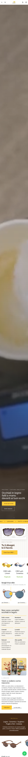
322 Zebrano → (6, 602)
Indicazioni (6, 707)
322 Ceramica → (22, 602)
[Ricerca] (5, 2)
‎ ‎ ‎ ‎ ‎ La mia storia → (17, 707)
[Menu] (2, 2)
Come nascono (8, 508)
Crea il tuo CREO (9, 552)
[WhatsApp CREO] (24, 753)
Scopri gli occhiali (8, 503)
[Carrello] (26, 2)
